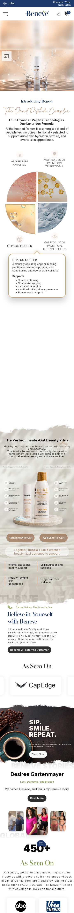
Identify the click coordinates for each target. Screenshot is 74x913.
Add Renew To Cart (20, 508)
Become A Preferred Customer (33, 620)
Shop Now (38, 720)
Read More (37, 768)
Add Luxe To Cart (53, 508)
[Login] (58, 13)
